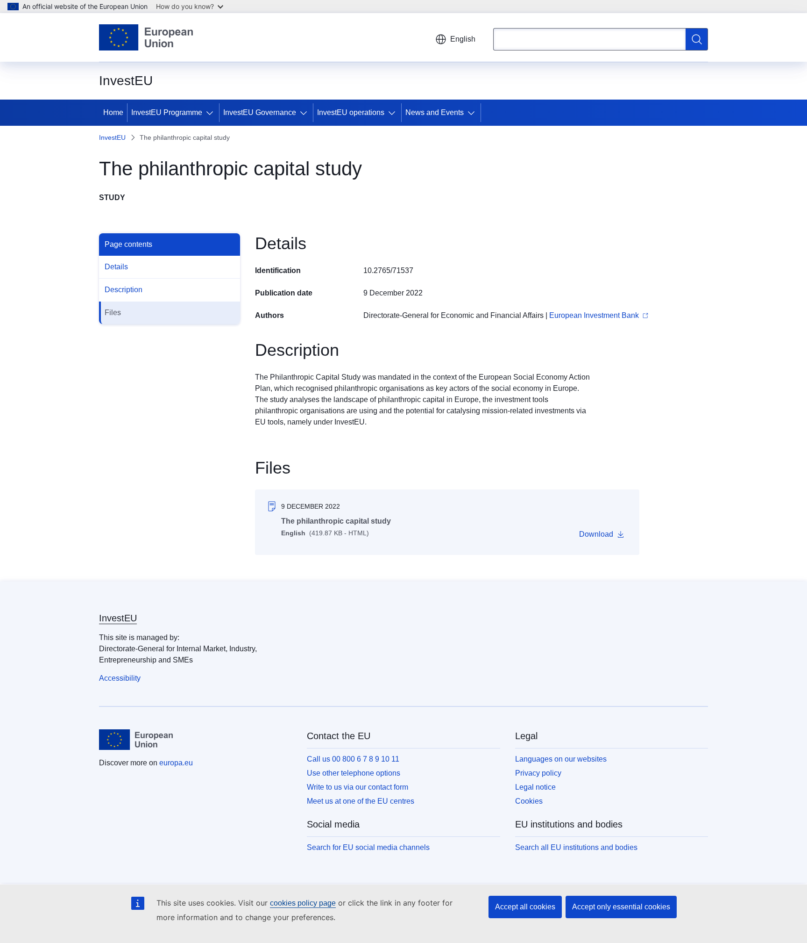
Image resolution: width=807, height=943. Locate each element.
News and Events (434, 112)
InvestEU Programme (166, 112)
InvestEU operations (350, 112)
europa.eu (176, 763)
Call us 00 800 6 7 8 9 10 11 (353, 759)
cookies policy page (303, 903)
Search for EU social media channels (368, 847)
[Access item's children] (211, 113)
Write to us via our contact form (357, 787)
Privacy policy (538, 773)
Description (123, 290)
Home (113, 112)
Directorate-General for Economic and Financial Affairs (453, 315)
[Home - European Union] (146, 37)
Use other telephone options (353, 773)
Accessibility (120, 678)
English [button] (462, 39)
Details (116, 267)
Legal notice (535, 787)
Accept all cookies (525, 907)
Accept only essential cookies (621, 907)
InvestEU (112, 137)
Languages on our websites (561, 759)
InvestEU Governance (259, 112)
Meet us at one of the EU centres (360, 801)
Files (113, 313)
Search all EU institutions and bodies (576, 847)
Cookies (529, 801)
